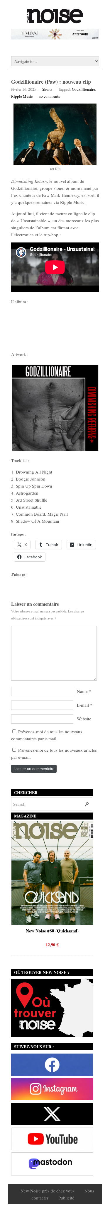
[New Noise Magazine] (55, 20)
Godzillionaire (83, 89)
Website (84, 719)
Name (82, 691)
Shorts (47, 89)
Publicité (66, 1198)
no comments (49, 96)
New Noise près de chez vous (48, 1191)
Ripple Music (22, 96)
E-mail (83, 705)
